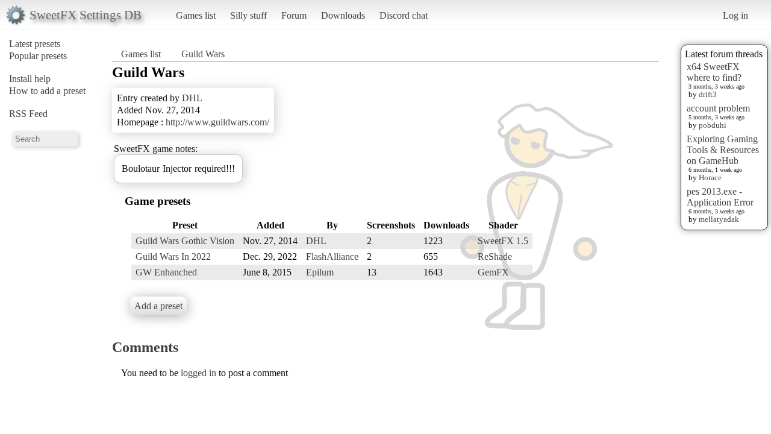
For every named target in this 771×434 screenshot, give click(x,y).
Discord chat (403, 15)
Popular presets (38, 56)
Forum (294, 15)
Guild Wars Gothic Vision (185, 241)
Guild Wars (203, 54)
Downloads (343, 15)
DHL (192, 98)
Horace (710, 177)
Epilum (320, 272)
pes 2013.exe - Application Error (720, 196)
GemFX (493, 272)
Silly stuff (248, 15)
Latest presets (34, 44)
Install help (30, 79)
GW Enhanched (166, 272)
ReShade (495, 256)
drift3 (708, 94)
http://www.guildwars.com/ (217, 122)
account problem (718, 108)
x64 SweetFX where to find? (714, 72)
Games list (196, 15)
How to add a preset (47, 91)
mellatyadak (719, 219)
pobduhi (712, 125)
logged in (198, 373)
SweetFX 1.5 (503, 241)
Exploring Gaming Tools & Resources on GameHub (723, 150)
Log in (735, 15)
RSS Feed (28, 113)
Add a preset (158, 306)
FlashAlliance (332, 256)
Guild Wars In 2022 (173, 256)
